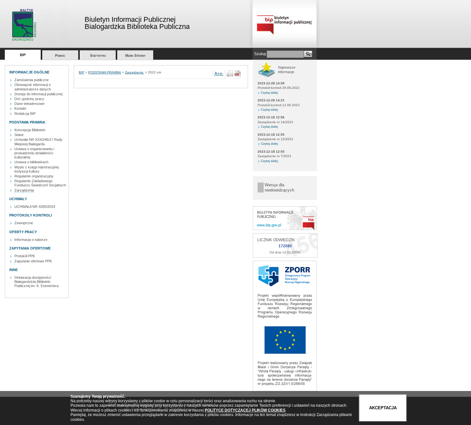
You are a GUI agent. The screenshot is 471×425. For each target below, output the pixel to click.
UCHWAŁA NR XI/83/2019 (34, 206)
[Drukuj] (230, 75)
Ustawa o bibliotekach (31, 162)
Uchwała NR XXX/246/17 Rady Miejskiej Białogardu (38, 142)
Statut (18, 135)
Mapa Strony (135, 55)
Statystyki (98, 55)
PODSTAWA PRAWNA (104, 72)
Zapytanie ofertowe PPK (33, 261)
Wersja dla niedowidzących (279, 187)
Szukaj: (260, 54)
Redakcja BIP (25, 113)
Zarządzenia (24, 190)
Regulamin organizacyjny (34, 176)
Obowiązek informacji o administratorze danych (32, 87)
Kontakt (20, 108)
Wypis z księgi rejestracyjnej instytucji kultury (36, 169)
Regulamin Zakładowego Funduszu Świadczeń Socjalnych (40, 183)
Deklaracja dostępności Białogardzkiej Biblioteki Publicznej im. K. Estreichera (36, 282)
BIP (23, 55)
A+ (217, 73)
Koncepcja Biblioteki (29, 130)
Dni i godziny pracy (29, 99)
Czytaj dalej (269, 92)
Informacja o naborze (30, 240)
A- (221, 74)
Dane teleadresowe (29, 104)
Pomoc (60, 55)
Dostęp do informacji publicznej (38, 94)
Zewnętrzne (23, 223)
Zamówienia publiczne (31, 80)
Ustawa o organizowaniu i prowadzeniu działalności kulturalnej (34, 153)
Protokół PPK (24, 256)
